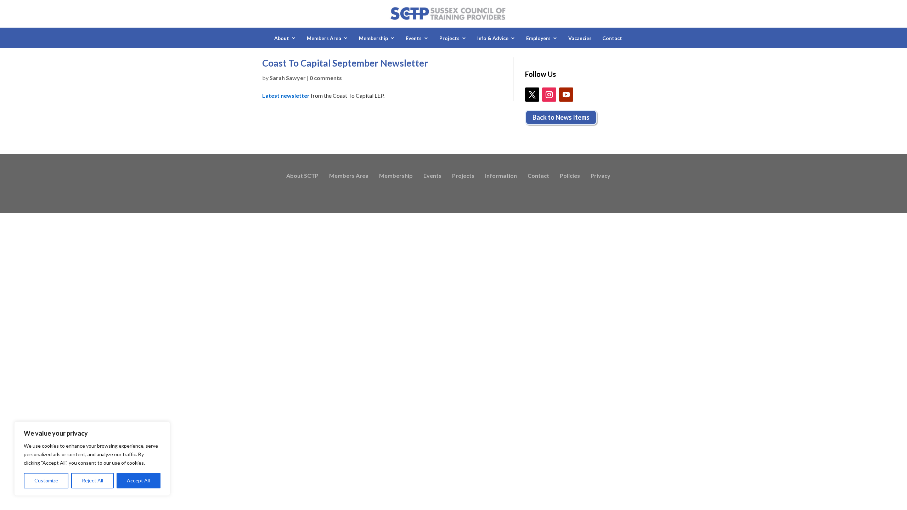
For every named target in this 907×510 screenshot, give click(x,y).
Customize (46, 480)
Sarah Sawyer (288, 77)
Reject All (92, 480)
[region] (92, 458)
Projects (463, 176)
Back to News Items (561, 117)
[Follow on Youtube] (566, 94)
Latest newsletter (286, 95)
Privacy (600, 176)
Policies (570, 176)
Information (501, 176)
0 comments (326, 77)
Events (432, 176)
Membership (396, 176)
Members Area (348, 176)
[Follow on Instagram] (549, 94)
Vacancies (580, 38)
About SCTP (302, 176)
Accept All (138, 480)
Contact (612, 38)
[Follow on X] (532, 94)
